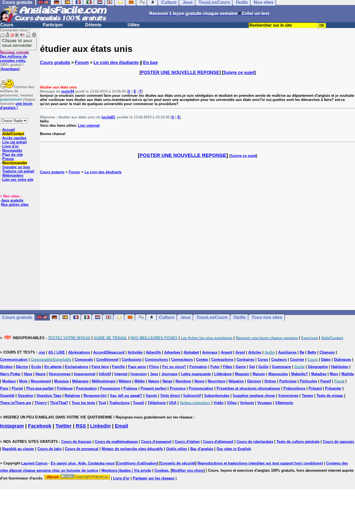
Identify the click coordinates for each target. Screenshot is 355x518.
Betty (312, 352)
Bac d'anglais (201, 449)
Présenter (333, 388)
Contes (202, 359)
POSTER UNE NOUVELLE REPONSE (180, 72)
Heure (40, 374)
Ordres (270, 381)
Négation (236, 381)
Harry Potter (10, 374)
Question (25, 395)
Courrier (297, 359)
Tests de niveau (329, 395)
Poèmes (130, 388)
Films (154, 367)
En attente (53, 367)
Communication (13, 359)
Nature (153, 381)
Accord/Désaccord (109, 352)
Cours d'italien (187, 442)
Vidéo (219, 403)
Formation (198, 367)
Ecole (36, 367)
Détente (93, 24)
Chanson (327, 352)
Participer (53, 24)
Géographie (318, 367)
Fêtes (227, 367)
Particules (308, 381)
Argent (226, 352)
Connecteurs (182, 359)
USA (172, 403)
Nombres (183, 381)
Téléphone (157, 403)
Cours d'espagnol (156, 442)
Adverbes (172, 352)
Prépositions (294, 388)
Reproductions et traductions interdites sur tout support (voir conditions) (260, 463)
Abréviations (79, 352)
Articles (254, 352)
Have (28, 374)
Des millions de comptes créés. (14, 56)
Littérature (223, 374)
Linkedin (100, 426)
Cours (6, 24)
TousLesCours (212, 317)
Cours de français (76, 442)
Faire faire (100, 367)
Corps (263, 359)
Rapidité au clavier (18, 449)
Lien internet (89, 125)
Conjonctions (156, 359)
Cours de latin (49, 449)
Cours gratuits (55, 62)
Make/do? (299, 374)
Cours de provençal (81, 449)
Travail (138, 403)
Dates (326, 359)
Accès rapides (14, 138)
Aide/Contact (13, 134)
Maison (259, 374)
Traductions (119, 403)
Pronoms (178, 388)
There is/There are (15, 403)
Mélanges (80, 381)
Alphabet (191, 352)
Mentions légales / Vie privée (126, 470)
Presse (8, 159)
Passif (325, 381)
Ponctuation (86, 388)
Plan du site (12, 155)
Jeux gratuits (12, 200)
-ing (41, 352)
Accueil (8, 130)
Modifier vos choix (188, 470)
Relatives (72, 395)
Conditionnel (107, 359)
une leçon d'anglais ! (16, 105)
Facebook (39, 426)
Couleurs (279, 359)
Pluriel (17, 388)
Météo (140, 381)
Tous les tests (83, 403)
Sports (151, 395)
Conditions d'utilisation (137, 463)
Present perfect (153, 388)
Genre (240, 367)
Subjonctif (192, 395)
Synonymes (288, 395)
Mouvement (41, 381)
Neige (167, 381)
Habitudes (339, 367)
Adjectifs (153, 352)
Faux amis (137, 367)
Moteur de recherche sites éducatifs (132, 449)
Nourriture (216, 381)
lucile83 (108, 117)
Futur (215, 367)
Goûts (263, 367)
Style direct (170, 395)
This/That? (59, 403)
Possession (110, 388)
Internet (120, 374)
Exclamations (76, 367)
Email (121, 426)
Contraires (245, 359)
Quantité (7, 395)
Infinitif (105, 374)
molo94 (67, 91)
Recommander (14, 163)
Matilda (347, 374)
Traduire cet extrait (18, 171)
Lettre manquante (196, 374)
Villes (232, 403)
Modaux (9, 381)
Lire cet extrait (14, 142)
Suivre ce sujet (238, 72)
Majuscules (278, 374)
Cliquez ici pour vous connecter (17, 42)
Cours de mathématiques (116, 442)
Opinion (254, 381)
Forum (82, 62)
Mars (334, 374)
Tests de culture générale (298, 442)
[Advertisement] (197, 242)
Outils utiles (176, 449)
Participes (287, 381)
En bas (150, 62)
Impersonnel (84, 374)
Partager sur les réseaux (153, 478)
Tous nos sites (267, 317)
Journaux (169, 374)
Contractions (222, 359)
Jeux (185, 317)
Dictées (6, 367)
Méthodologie (103, 381)
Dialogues (342, 359)
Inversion (139, 374)
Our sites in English (234, 449)
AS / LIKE (56, 352)
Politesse (65, 388)
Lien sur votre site (17, 179)
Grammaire (281, 367)
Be (302, 352)
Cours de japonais (338, 442)
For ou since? (174, 367)
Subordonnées (216, 395)
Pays (4, 388)
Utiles (134, 24)
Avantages (10, 69)
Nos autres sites (15, 204)
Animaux (209, 352)
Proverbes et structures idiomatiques (248, 388)
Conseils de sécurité (177, 463)
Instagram (12, 426)
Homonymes (59, 374)
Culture (166, 317)
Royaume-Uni (94, 395)
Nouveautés (12, 150)
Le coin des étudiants (116, 62)
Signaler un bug (16, 167)
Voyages (264, 403)
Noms (199, 381)
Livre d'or (10, 146)
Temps (307, 395)
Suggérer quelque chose (254, 395)
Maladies (318, 374)
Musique (61, 381)
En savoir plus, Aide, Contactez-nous (83, 463)
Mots (23, 381)
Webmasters (12, 175)
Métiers (125, 381)
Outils (240, 317)
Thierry (40, 403)
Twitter (63, 426)
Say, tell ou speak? (126, 395)
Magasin (242, 374)
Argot (240, 352)
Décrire (22, 367)
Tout (102, 403)
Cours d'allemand (218, 442)
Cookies (161, 470)
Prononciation (201, 388)
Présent (315, 388)
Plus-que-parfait (40, 388)
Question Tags (49, 395)
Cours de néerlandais (255, 442)
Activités (135, 352)
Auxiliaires (287, 352)
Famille (118, 367)
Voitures (247, 403)
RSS (81, 426)
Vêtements (284, 403)
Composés (84, 359)
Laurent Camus (34, 463)
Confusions (131, 359)
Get (252, 367)
